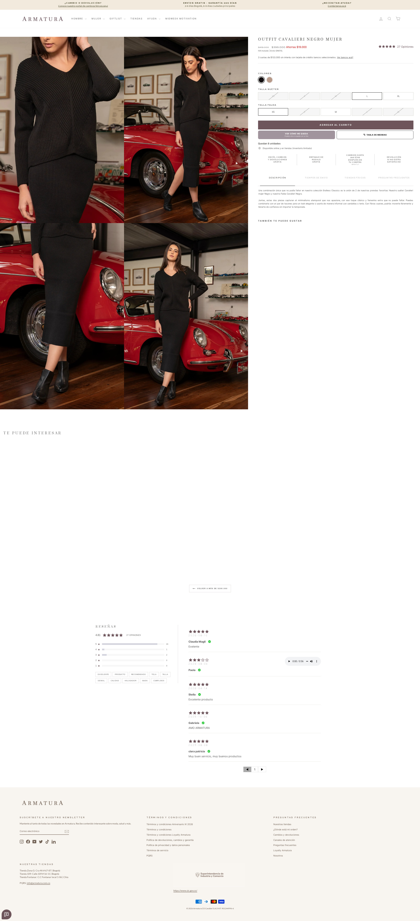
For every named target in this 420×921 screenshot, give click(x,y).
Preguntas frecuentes (284, 845)
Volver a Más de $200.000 (212, 588)
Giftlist (116, 18)
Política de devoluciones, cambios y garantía (170, 840)
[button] (62, 130)
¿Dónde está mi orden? (285, 829)
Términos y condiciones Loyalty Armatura (168, 834)
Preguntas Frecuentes (394, 178)
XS (273, 96)
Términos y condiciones (159, 829)
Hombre (77, 18)
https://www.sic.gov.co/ (185, 890)
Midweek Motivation (181, 18)
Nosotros (278, 855)
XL (398, 96)
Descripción (277, 178)
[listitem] (261, 80)
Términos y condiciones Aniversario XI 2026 (170, 824)
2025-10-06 (198, 716)
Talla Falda (267, 105)
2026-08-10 (198, 635)
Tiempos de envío (316, 178)
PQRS (150, 855)
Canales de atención (284, 840)
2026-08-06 (198, 663)
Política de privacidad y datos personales (168, 845)
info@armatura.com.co (38, 883)
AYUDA (152, 18)
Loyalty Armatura (282, 850)
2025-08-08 (198, 745)
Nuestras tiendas (282, 824)
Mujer (97, 18)
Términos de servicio (157, 850)
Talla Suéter (268, 89)
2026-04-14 (198, 688)
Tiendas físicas (355, 178)
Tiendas (136, 18)
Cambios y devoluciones (286, 834)
